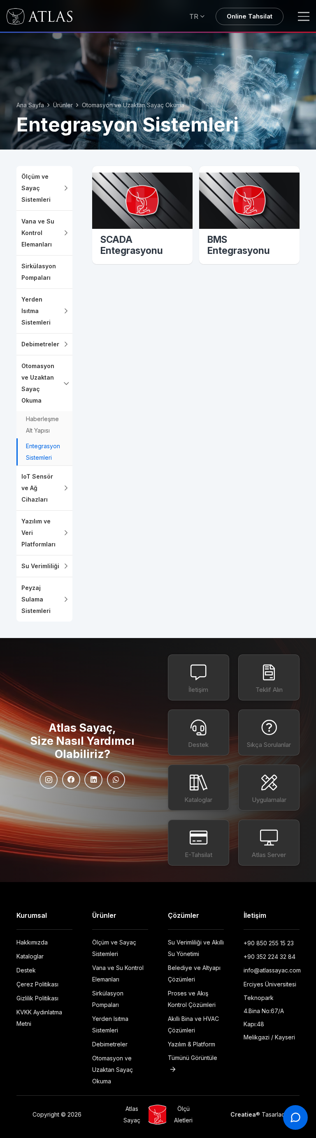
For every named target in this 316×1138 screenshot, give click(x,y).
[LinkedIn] (93, 780)
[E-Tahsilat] (198, 843)
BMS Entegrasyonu (238, 245)
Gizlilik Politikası (37, 998)
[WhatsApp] (116, 780)
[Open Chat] (295, 1117)
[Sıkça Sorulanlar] (269, 733)
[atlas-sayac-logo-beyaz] (39, 16)
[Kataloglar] (198, 788)
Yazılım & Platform (191, 1044)
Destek (26, 970)
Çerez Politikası (37, 984)
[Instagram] (49, 780)
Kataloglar (30, 956)
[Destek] (198, 733)
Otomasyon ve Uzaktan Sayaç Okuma (112, 1070)
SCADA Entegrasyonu (131, 245)
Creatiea (243, 1114)
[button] (198, 16)
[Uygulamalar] (269, 788)
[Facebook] (71, 780)
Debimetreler (110, 1044)
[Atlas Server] (269, 843)
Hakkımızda (32, 942)
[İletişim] (198, 677)
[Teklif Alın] (269, 677)
